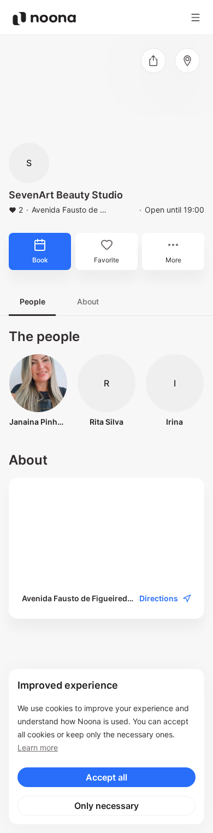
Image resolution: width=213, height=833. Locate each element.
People (32, 301)
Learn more (37, 747)
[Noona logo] (44, 18)
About (88, 301)
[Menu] (195, 17)
